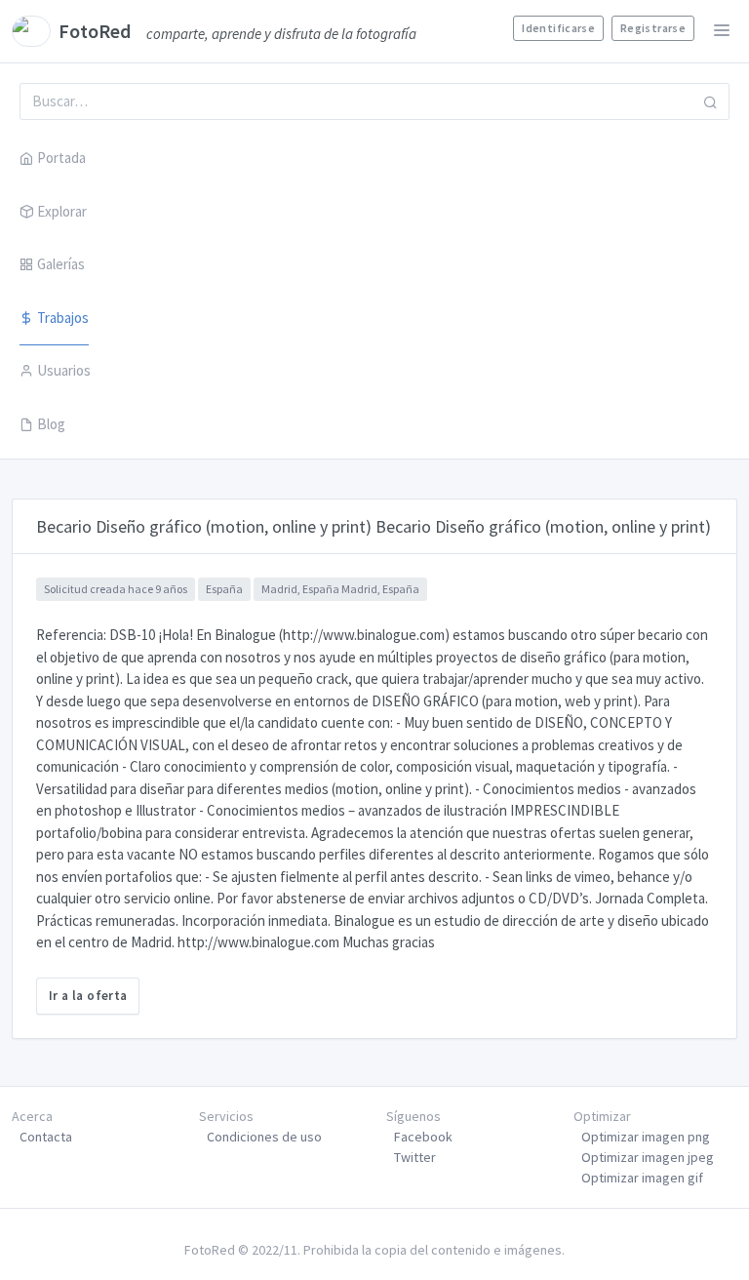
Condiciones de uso (264, 1136)
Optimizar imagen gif (642, 1177)
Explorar (62, 211)
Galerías (61, 264)
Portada (61, 157)
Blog (51, 424)
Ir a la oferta (88, 995)
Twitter (415, 1157)
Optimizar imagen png (645, 1136)
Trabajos (63, 317)
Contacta (46, 1136)
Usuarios (64, 370)
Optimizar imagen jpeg (647, 1157)
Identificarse (558, 27)
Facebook (423, 1136)
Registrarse (653, 27)
